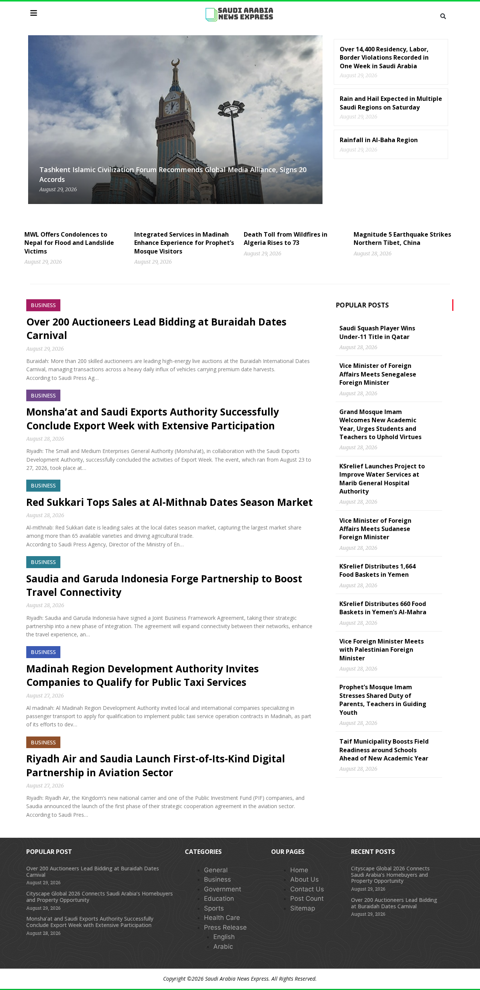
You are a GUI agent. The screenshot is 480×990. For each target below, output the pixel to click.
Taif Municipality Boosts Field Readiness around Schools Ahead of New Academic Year (384, 749)
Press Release (225, 927)
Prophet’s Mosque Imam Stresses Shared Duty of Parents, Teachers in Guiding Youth (382, 699)
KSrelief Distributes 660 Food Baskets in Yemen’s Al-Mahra (382, 608)
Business (217, 879)
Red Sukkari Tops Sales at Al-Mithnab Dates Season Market (169, 502)
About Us (304, 879)
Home (299, 870)
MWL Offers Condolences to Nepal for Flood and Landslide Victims (69, 242)
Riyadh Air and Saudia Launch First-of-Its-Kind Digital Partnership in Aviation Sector (155, 765)
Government (222, 889)
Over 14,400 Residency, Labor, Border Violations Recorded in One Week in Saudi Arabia (384, 57)
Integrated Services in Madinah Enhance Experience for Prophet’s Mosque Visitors (184, 242)
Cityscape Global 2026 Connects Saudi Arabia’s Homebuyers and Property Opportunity (99, 896)
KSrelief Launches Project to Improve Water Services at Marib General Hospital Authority (382, 478)
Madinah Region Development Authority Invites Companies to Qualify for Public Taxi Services (142, 675)
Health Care (222, 917)
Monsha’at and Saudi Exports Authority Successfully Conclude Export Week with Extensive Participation (152, 418)
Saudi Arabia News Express (236, 978)
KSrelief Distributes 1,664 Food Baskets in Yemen (377, 570)
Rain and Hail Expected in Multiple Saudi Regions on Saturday (391, 102)
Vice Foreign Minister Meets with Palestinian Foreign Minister (381, 649)
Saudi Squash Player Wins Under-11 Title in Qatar (377, 332)
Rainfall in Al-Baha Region (379, 140)
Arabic (223, 946)
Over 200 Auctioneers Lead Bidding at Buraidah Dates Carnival (92, 871)
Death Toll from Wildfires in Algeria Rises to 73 (285, 238)
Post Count (307, 898)
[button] (442, 16)
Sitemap (302, 908)
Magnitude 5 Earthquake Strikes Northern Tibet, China (402, 238)
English (224, 936)
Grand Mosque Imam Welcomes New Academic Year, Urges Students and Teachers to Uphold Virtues (380, 424)
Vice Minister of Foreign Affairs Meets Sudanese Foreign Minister (375, 529)
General (216, 870)
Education (219, 898)
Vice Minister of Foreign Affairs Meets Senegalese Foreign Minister (377, 374)
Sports (214, 908)
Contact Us (307, 889)
